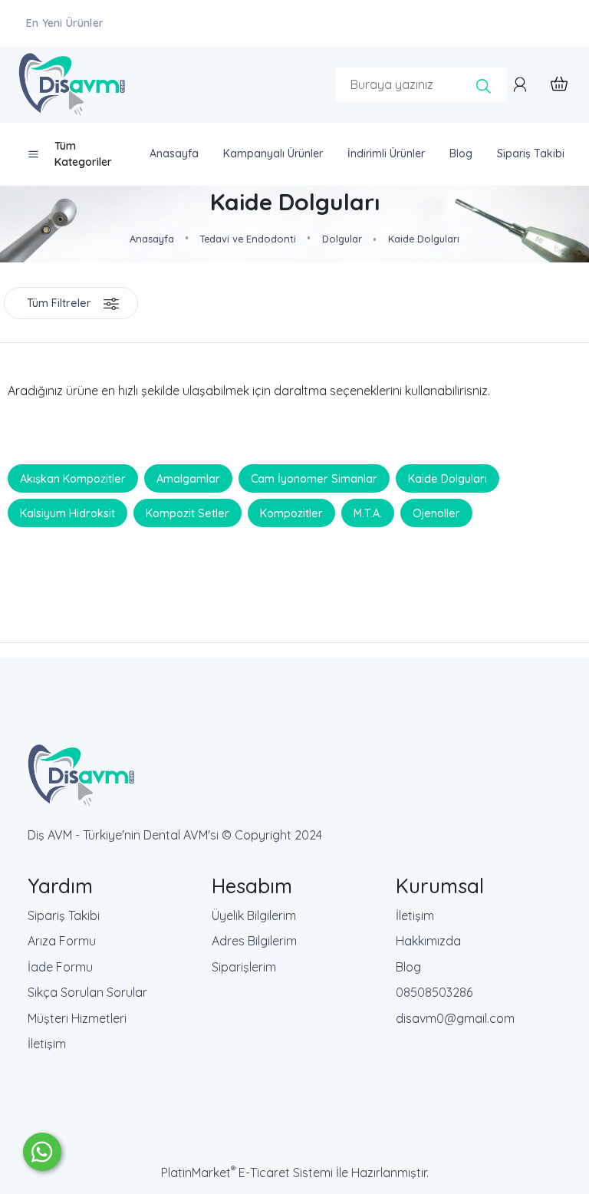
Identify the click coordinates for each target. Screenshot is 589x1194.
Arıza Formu (62, 940)
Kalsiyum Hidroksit (67, 513)
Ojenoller (436, 513)
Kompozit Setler (187, 513)
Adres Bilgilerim (254, 940)
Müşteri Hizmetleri (77, 1018)
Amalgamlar (188, 479)
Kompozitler (291, 513)
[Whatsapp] (42, 1152)
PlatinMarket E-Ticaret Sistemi (247, 1172)
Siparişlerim (244, 967)
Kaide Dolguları (447, 479)
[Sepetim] (551, 84)
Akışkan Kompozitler (73, 479)
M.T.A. (368, 513)
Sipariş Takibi (64, 915)
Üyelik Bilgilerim (254, 915)
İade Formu (60, 967)
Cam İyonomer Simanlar (314, 479)
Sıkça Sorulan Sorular (87, 992)
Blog (408, 967)
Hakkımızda (428, 940)
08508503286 (434, 992)
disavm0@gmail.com (455, 1018)
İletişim (47, 1043)
